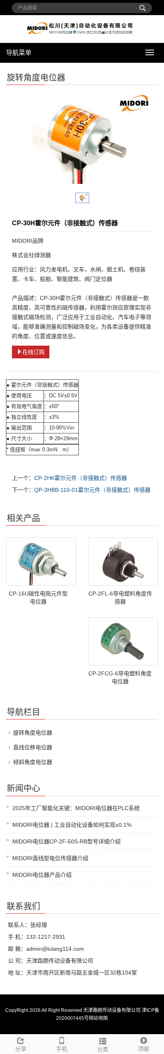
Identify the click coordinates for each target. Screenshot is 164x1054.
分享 (20, 1049)
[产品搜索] (142, 5)
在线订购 (33, 352)
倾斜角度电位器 (32, 762)
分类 (102, 1049)
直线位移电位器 (32, 747)
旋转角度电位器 (32, 732)
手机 (61, 1049)
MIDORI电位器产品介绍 (42, 875)
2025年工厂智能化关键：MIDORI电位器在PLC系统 (76, 808)
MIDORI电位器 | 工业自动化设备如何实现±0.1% (71, 825)
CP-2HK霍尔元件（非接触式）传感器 (80, 478)
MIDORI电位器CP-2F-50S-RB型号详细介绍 (66, 841)
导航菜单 (18, 52)
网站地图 (98, 1018)
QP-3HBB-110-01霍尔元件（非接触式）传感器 (92, 490)
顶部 (143, 1049)
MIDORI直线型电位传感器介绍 (50, 858)
